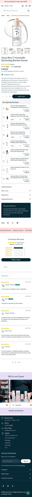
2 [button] (15, 362)
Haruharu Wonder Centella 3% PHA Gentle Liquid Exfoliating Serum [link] (19, 159)
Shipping (10, 71)
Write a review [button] (16, 260)
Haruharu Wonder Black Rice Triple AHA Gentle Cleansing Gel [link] (19, 150)
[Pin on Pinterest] (17, 223)
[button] (5, 64)
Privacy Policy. (21, 465)
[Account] (26, 6)
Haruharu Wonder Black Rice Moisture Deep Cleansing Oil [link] (17, 133)
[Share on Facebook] (8, 223)
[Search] (28, 11)
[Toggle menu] (2, 6)
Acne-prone (17, 66)
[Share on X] (13, 223)
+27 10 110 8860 (9, 425)
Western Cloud (7, 494)
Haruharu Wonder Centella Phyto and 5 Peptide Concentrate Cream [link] (19, 176)
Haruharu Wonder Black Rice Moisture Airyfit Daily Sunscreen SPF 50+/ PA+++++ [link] (18, 124)
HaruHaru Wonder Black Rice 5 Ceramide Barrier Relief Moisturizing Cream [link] (19, 106)
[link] (7, 108)
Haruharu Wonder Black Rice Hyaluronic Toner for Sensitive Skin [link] (19, 115)
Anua (8, 15)
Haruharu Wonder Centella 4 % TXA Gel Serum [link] (19, 168)
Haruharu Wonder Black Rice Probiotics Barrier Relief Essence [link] (18, 141)
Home (3, 15)
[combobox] (16, 11)
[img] (5, 282)
